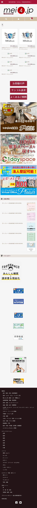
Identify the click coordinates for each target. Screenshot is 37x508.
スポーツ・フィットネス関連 (9, 411)
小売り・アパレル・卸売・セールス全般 (12, 418)
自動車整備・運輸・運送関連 (9, 400)
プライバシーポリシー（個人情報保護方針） (12, 495)
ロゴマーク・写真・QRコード (9, 473)
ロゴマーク (5, 477)
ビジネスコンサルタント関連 (9, 428)
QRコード (5, 475)
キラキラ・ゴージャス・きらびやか (11, 462)
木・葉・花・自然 (7, 489)
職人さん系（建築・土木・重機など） (11, 398)
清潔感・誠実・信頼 (7, 492)
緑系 (4, 440)
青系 (4, 443)
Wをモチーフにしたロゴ (7, 57)
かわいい (5, 460)
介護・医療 (5, 416)
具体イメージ (5, 485)
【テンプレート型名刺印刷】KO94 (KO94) (11, 233)
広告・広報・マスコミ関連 (9, 420)
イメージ (4, 451)
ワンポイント (6, 479)
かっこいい (5, 457)
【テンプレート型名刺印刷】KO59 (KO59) (11, 203)
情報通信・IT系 (6, 423)
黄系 (4, 438)
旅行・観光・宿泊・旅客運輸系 (10, 393)
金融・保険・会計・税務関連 (9, 405)
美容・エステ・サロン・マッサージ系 (11, 395)
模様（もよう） (6, 453)
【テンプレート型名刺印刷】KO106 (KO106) (12, 243)
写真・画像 (5, 482)
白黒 (4, 447)
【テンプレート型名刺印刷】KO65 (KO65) (11, 213)
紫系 (4, 445)
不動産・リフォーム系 (8, 413)
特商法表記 (4, 498)
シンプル (5, 469)
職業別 (3, 391)
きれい (4, 465)
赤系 (4, 433)
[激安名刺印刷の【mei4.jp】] (18, 14)
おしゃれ (5, 455)
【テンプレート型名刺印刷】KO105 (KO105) (12, 223)
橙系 (4, 435)
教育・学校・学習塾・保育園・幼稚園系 (12, 425)
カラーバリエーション (7, 431)
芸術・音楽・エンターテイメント (10, 402)
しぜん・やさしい (7, 467)
